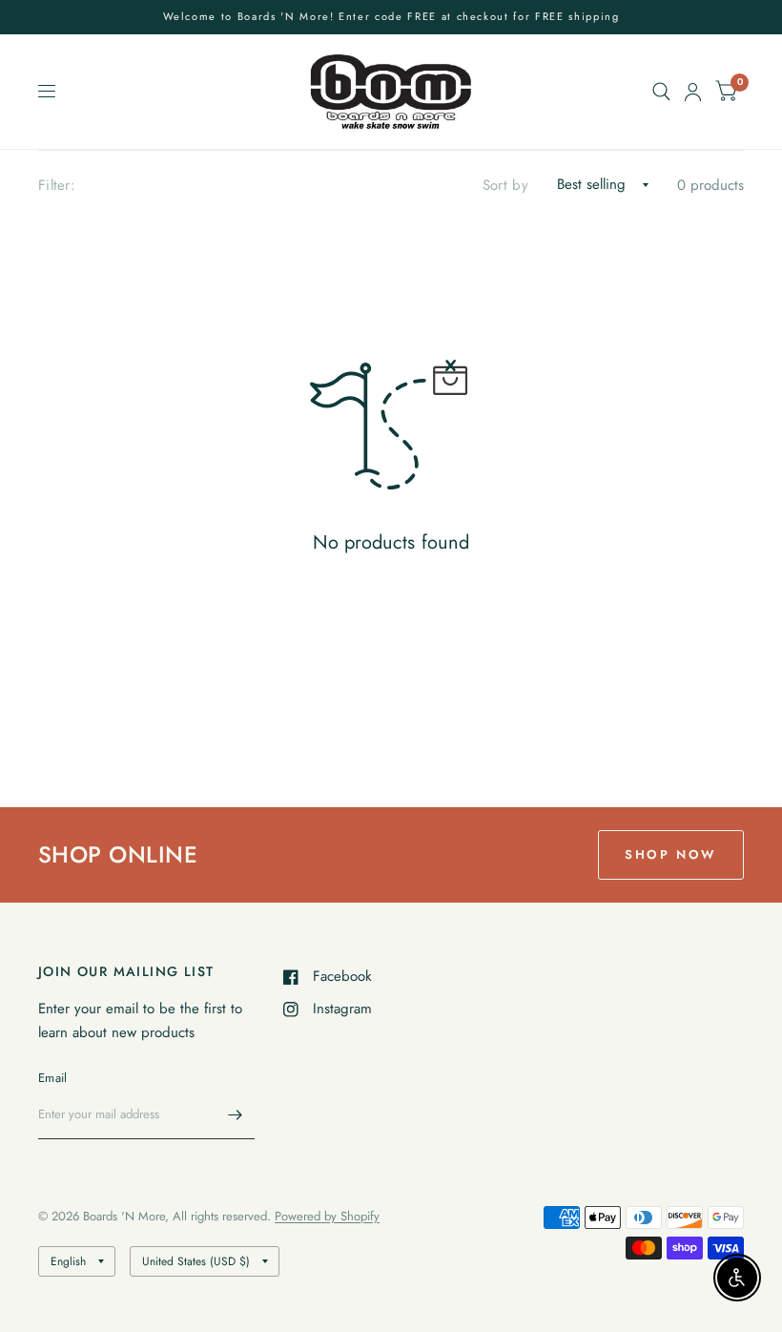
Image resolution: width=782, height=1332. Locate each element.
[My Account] (693, 91)
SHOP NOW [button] (671, 854)
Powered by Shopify (327, 1216)
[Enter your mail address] (235, 1114)
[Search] (661, 91)
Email (52, 1078)
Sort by (505, 185)
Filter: (56, 185)
